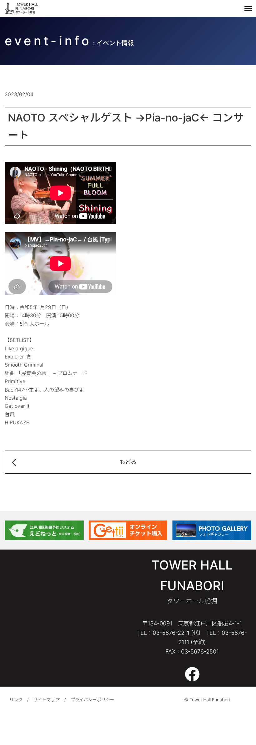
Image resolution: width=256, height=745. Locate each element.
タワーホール (22, 8)
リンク (15, 699)
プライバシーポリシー (92, 699)
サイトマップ (46, 699)
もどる (128, 462)
